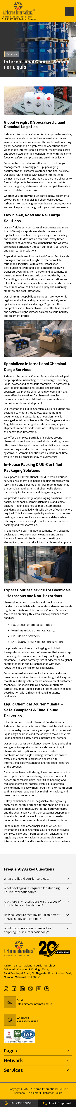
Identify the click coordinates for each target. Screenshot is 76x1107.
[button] (38, 878)
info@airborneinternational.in (34, 1004)
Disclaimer (33, 1093)
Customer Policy (52, 1093)
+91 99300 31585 (21, 1103)
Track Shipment (60, 1103)
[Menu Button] (69, 11)
